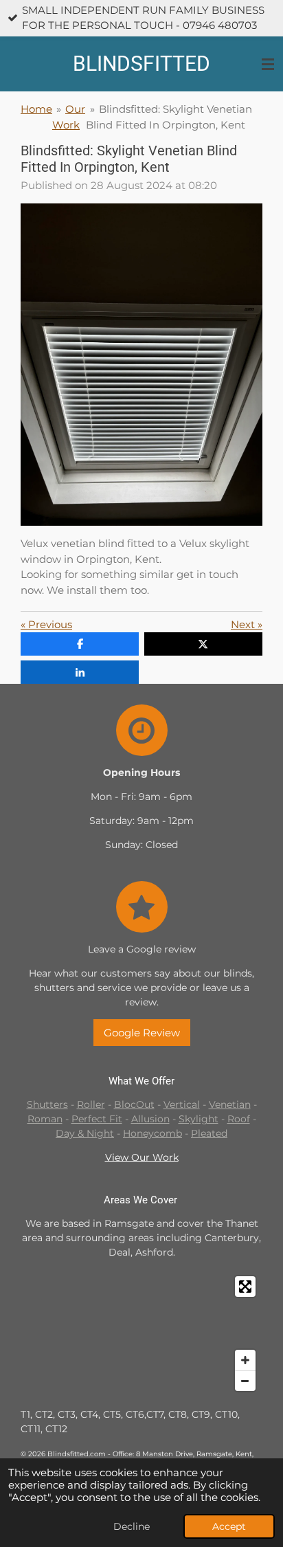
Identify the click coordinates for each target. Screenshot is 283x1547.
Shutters (47, 1104)
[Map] (141, 1333)
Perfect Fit (96, 1119)
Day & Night (85, 1133)
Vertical (181, 1104)
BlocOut (134, 1104)
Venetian (230, 1104)
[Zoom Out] (245, 1380)
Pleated (209, 1133)
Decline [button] (131, 1526)
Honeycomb (152, 1133)
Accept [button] (229, 1526)
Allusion (150, 1119)
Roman (45, 1119)
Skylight (198, 1119)
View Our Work (142, 1157)
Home (36, 108)
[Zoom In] (245, 1360)
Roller (91, 1104)
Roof (238, 1119)
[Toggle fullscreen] (245, 1286)
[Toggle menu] (268, 64)
